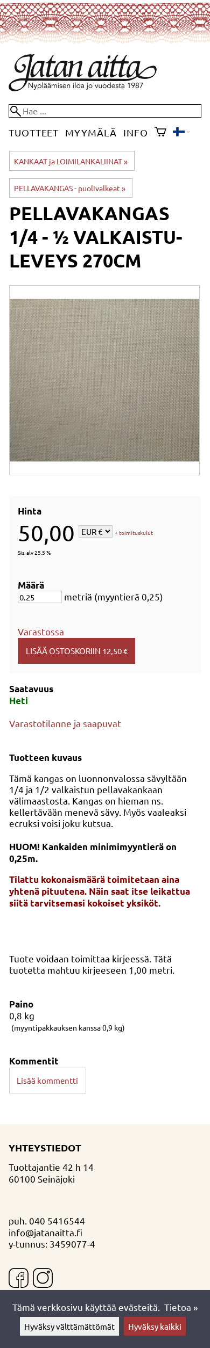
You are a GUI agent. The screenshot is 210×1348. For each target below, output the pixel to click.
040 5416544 (57, 1220)
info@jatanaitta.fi (45, 1232)
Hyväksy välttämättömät (69, 1326)
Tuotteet (34, 132)
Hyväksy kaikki (154, 1326)
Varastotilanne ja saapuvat (65, 723)
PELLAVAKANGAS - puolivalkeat (69, 188)
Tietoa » (181, 1307)
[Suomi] (181, 132)
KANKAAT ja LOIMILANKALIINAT (71, 161)
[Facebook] (19, 1279)
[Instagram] (43, 1279)
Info (135, 132)
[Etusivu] (83, 87)
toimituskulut (136, 532)
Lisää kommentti (47, 1080)
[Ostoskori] (160, 133)
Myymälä (90, 132)
